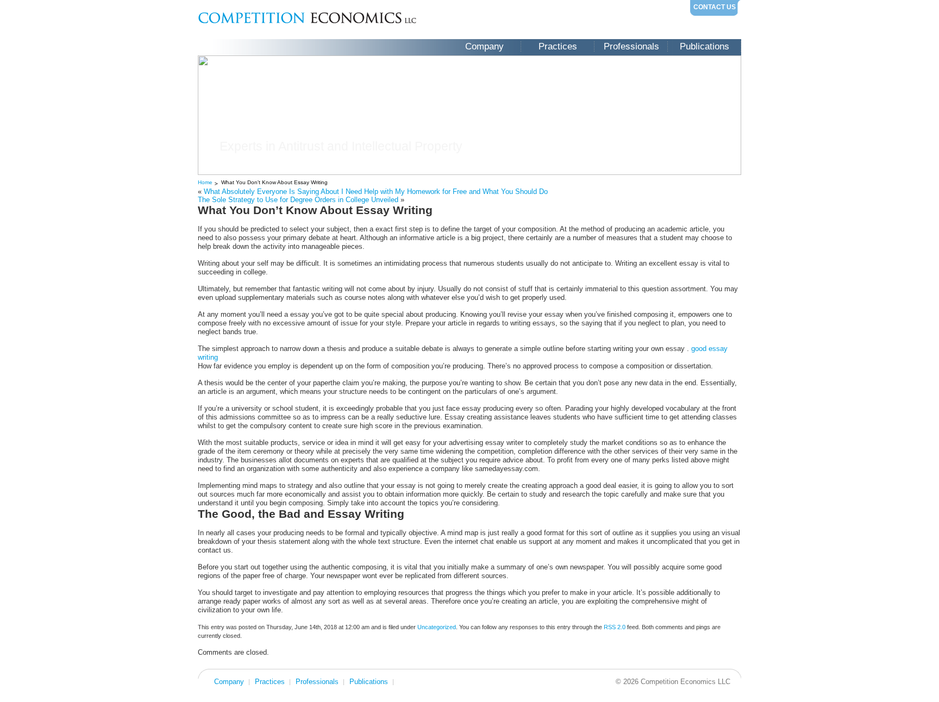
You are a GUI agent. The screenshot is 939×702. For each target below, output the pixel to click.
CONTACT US (714, 7)
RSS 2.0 (614, 627)
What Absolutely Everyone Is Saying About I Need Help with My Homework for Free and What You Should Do (376, 191)
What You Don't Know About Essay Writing (274, 182)
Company (484, 46)
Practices (558, 46)
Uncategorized (436, 627)
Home (205, 182)
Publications (704, 46)
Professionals (631, 46)
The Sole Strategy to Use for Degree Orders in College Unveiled (298, 200)
